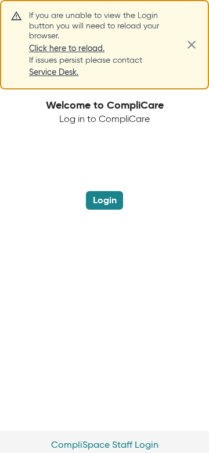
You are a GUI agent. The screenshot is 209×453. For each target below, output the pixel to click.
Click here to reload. (67, 48)
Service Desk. (53, 72)
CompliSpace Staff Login (104, 444)
